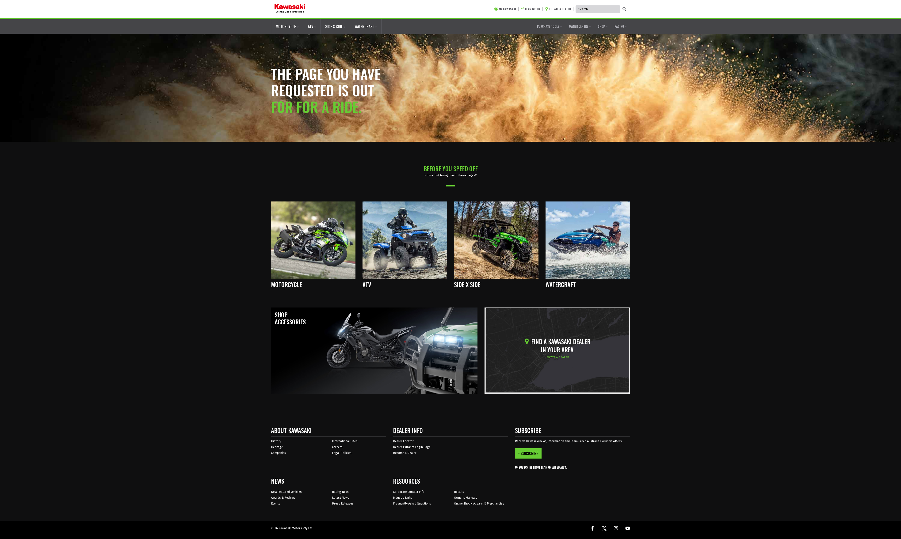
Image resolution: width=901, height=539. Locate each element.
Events (275, 503)
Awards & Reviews (283, 497)
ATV (311, 26)
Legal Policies (341, 453)
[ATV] (405, 240)
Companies (278, 453)
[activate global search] (624, 9)
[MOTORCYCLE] (313, 240)
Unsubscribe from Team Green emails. (541, 467)
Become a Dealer (404, 453)
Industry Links (402, 497)
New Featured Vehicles (286, 491)
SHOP (602, 26)
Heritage (277, 447)
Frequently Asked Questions (412, 503)
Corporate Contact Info (408, 491)
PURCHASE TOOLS (548, 26)
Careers (337, 447)
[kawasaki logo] (290, 9)
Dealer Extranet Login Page (412, 447)
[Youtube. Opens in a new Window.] (627, 528)
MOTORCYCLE (286, 26)
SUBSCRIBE (529, 453)
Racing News (340, 491)
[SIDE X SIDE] (496, 240)
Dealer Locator (403, 441)
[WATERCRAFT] (588, 240)
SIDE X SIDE (334, 26)
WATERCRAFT (365, 26)
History (276, 441)
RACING (620, 26)
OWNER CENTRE (579, 26)
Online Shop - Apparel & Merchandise (479, 503)
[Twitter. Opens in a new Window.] (604, 528)
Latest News (340, 497)
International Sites (345, 441)
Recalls (459, 491)
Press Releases (343, 503)
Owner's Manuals (465, 497)
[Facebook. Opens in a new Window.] (592, 528)
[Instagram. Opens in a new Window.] (616, 528)
